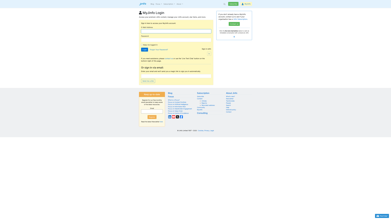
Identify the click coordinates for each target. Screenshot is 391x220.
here (161, 122)
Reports (204, 103)
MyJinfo (247, 4)
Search (228, 105)
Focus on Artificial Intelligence (178, 104)
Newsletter (229, 99)
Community (201, 107)
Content (199, 99)
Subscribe (233, 4)
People (228, 103)
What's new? (230, 96)
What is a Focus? (174, 100)
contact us (169, 58)
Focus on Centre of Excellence (178, 113)
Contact (228, 112)
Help (227, 107)
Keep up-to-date (152, 94)
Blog (152, 4)
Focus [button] (158, 4)
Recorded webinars (208, 105)
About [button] (179, 4)
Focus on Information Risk (177, 106)
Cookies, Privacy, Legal (206, 130)
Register (152, 117)
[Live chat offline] (382, 216)
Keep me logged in (150, 45)
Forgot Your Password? (159, 50)
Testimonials (230, 101)
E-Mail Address (147, 27)
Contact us (234, 24)
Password (145, 36)
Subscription (203, 93)
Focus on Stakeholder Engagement (180, 109)
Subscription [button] (169, 4)
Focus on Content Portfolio (177, 102)
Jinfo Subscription (240, 19)
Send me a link (148, 81)
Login (144, 50)
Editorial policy (231, 110)
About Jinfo (231, 93)
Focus (171, 96)
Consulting (202, 113)
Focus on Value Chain (175, 111)
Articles (204, 101)
